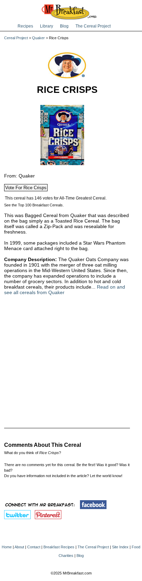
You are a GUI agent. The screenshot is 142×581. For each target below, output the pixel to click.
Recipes (25, 26)
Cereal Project (16, 38)
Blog (64, 26)
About (19, 547)
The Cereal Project (93, 26)
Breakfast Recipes (58, 547)
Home (7, 547)
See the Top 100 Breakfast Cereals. (34, 205)
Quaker (38, 38)
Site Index (120, 547)
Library (46, 26)
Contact (33, 547)
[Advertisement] (67, 357)
